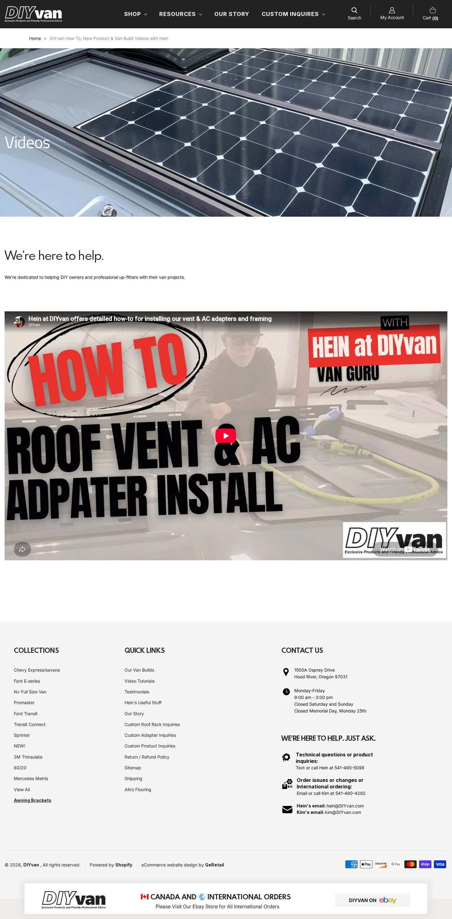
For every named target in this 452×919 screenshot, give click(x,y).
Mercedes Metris (31, 778)
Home (35, 38)
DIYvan (31, 864)
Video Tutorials (139, 681)
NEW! (19, 745)
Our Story (231, 14)
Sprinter (22, 735)
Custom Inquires (291, 14)
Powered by (102, 864)
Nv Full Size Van (30, 691)
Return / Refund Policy (147, 756)
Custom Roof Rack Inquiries (152, 724)
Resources (178, 14)
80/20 (20, 767)
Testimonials (137, 691)
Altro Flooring (138, 789)
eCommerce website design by (173, 864)
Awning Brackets (32, 800)
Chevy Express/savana (37, 669)
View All (22, 789)
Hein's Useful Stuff (143, 702)
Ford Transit (26, 713)
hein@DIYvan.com (345, 805)
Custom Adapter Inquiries (150, 735)
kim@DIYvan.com (343, 812)
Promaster (24, 702)
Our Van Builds (139, 669)
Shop (133, 14)
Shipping (133, 778)
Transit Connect (30, 724)
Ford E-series (27, 681)
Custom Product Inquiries (150, 745)
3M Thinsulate (28, 756)
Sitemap (133, 767)
